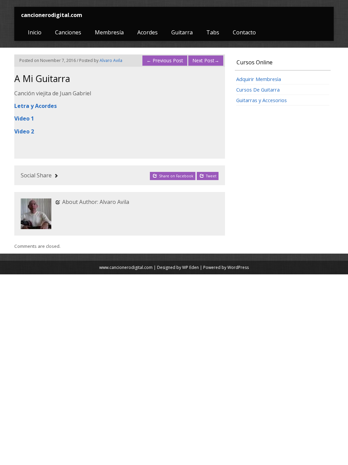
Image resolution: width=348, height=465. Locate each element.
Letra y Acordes (35, 106)
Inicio (34, 32)
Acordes (147, 32)
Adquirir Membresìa (258, 79)
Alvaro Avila (111, 60)
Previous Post (164, 60)
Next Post (205, 60)
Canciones (68, 32)
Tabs (212, 32)
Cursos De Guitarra (258, 89)
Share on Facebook (175, 176)
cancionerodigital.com (51, 15)
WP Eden (190, 267)
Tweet (210, 176)
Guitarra (182, 32)
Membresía (109, 32)
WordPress (238, 267)
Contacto (244, 32)
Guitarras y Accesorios (261, 100)
